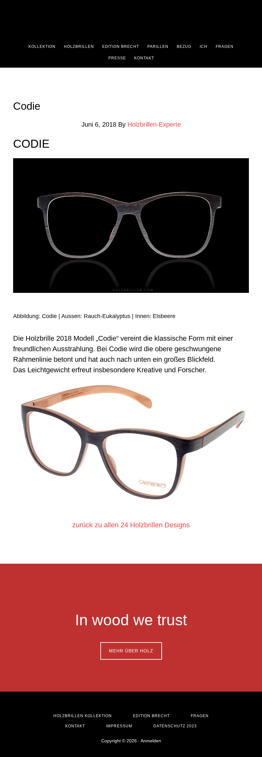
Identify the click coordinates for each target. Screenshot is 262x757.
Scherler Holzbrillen (134, 21)
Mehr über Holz (131, 650)
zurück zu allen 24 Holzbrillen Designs (131, 525)
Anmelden (151, 740)
